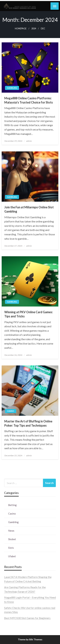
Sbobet (12, 539)
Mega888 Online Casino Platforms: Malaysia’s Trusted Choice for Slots (28, 100)
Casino (10, 411)
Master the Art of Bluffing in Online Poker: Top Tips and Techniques (28, 423)
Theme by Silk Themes (30, 639)
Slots (11, 547)
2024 (33, 28)
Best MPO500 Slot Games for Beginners (27, 618)
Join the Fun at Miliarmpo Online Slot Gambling (29, 209)
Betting (12, 504)
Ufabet (12, 556)
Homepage (20, 28)
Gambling (12, 88)
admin (29, 141)
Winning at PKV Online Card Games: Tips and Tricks (28, 314)
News (11, 530)
